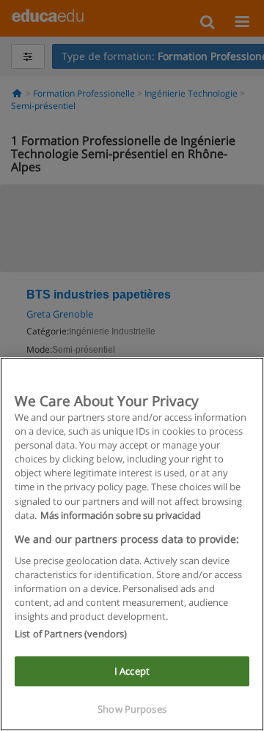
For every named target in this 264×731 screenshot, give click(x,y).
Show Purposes (132, 709)
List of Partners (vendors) (71, 633)
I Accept (132, 671)
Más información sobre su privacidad (120, 515)
